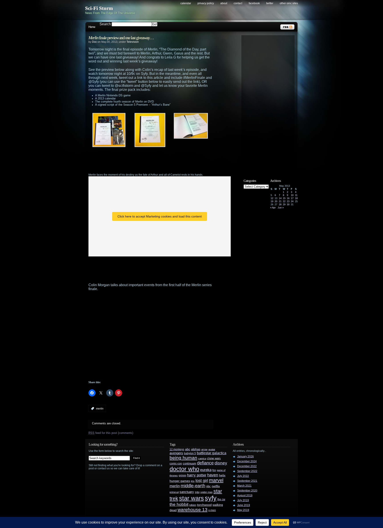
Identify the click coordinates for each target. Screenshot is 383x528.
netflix (216, 486)
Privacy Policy (205, 3)
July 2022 (243, 476)
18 (296, 198)
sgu (197, 492)
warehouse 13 (192, 509)
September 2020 (247, 490)
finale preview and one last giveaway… (121, 37)
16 (288, 198)
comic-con (176, 463)
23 (288, 201)
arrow (204, 449)
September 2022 (247, 471)
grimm (182, 475)
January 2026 (245, 456)
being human (183, 457)
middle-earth (193, 485)
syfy (211, 498)
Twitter (269, 3)
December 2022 (247, 466)
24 (292, 201)
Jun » (281, 207)
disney (221, 462)
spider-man (206, 492)
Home (91, 27)
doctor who (184, 469)
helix (222, 475)
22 (284, 201)
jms (193, 481)
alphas (195, 449)
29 (284, 204)
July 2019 (243, 500)
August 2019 (244, 495)
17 (292, 198)
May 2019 (243, 510)
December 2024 (247, 461)
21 (280, 201)
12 (272, 198)
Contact (238, 3)
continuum (189, 463)
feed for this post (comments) (110, 433)
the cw (221, 499)
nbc (208, 486)
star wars (191, 498)
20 (276, 201)
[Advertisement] (159, 160)
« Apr (273, 207)
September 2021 (247, 480)
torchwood (204, 505)
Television (133, 41)
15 (284, 198)
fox (214, 470)
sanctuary (187, 492)
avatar (211, 449)
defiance (205, 462)
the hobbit (179, 504)
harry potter (196, 475)
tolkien (192, 505)
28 (280, 204)
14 (280, 198)
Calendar (185, 3)
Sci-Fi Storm (99, 8)
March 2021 (244, 485)
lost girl (201, 480)
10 (292, 195)
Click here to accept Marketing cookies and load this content (159, 216)
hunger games (180, 481)
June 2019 (243, 505)
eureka (205, 470)
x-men (212, 510)
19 (272, 201)
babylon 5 (190, 453)
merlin (100, 408)
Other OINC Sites (289, 3)
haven (212, 475)
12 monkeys (177, 449)
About (223, 3)
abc (187, 449)
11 (296, 195)
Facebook (254, 3)
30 (288, 204)
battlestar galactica (211, 453)
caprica (202, 458)
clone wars (214, 458)
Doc (94, 41)
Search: (106, 24)
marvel (216, 480)
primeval (174, 492)
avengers (176, 453)
